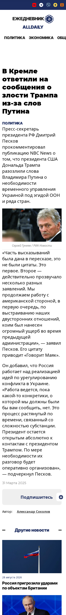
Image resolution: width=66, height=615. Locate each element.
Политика (14, 38)
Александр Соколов (33, 511)
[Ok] (62, 5)
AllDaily (28, 23)
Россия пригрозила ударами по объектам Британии (30, 586)
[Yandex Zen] (55, 5)
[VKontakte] (34, 5)
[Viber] (48, 5)
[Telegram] (41, 5)
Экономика (41, 38)
